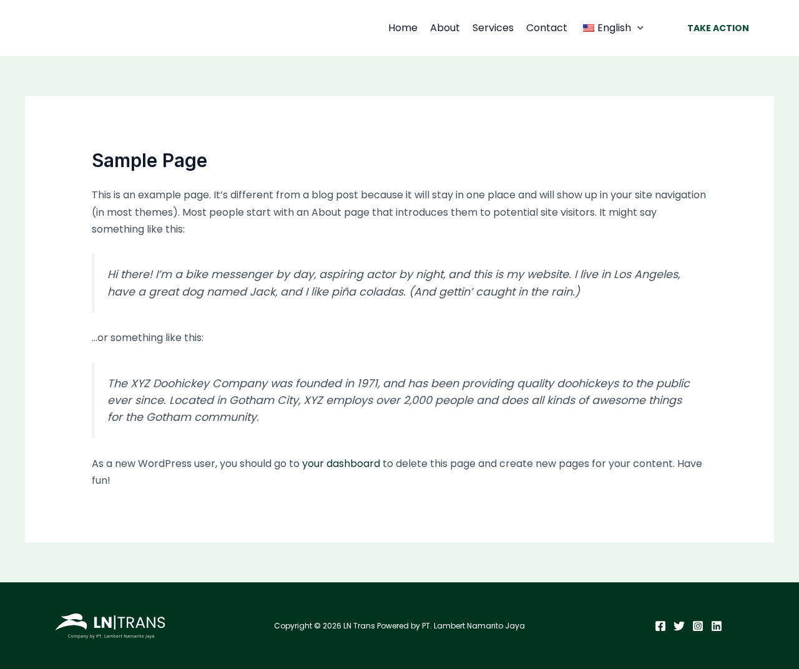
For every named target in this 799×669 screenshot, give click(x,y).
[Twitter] (679, 626)
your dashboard (341, 463)
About (445, 28)
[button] (637, 28)
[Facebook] (660, 626)
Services (493, 28)
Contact (546, 28)
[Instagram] (697, 626)
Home (403, 28)
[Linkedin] (716, 626)
